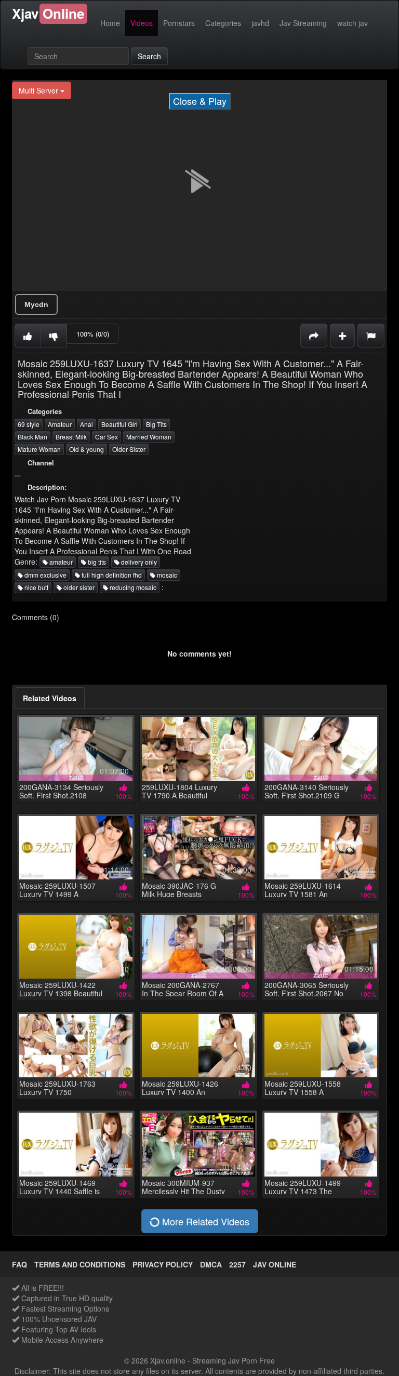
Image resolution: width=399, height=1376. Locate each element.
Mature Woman (39, 449)
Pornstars (179, 23)
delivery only (138, 561)
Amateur (60, 424)
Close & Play (200, 101)
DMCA (211, 1264)
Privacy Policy (162, 1264)
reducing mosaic (132, 587)
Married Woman (148, 436)
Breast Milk (71, 436)
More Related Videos (204, 1221)
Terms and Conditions (79, 1264)
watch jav (352, 23)
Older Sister (128, 449)
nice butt (35, 587)
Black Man (32, 436)
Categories (223, 23)
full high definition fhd (111, 574)
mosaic (166, 574)
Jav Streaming (303, 23)
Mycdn (36, 304)
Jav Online (274, 1264)
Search (149, 56)
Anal (86, 424)
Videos (141, 23)
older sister (78, 587)
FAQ (19, 1264)
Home (110, 23)
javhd (260, 23)
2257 (237, 1264)
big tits (96, 561)
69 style (28, 424)
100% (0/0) (92, 334)
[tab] (50, 698)
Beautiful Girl (119, 424)
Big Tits (156, 424)
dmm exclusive (44, 574)
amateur (60, 561)
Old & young (86, 449)
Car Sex (106, 436)
